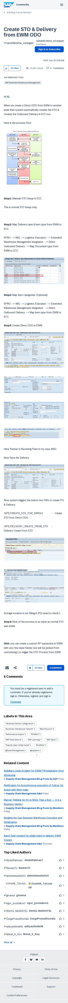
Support (51, 986)
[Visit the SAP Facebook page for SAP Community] (25, 959)
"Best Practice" (45, 729)
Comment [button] (56, 667)
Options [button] (36, 55)
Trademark (17, 986)
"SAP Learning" (34, 740)
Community (22, 4)
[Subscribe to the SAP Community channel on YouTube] (37, 959)
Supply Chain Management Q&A (24, 793)
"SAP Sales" (51, 740)
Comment (15, 702)
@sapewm (34, 750)
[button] (6, 68)
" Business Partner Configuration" (19, 723)
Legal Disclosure (51, 978)
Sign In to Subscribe (49, 49)
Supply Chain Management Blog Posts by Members (35, 808)
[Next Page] (36, 755)
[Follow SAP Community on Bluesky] (31, 959)
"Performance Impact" (15, 734)
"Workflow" (40, 745)
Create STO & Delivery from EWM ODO (30, 32)
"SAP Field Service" (13, 740)
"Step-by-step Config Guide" (17, 745)
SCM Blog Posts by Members (19, 12)
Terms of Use (51, 969)
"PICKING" (35, 734)
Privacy (17, 969)
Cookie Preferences (17, 995)
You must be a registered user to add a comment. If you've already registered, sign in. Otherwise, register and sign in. (31, 692)
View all (8, 942)
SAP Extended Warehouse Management (22, 83)
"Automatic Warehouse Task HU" (19, 729)
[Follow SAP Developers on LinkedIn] (42, 959)
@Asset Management (14, 750)
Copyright (17, 978)
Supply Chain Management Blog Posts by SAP (32, 779)
